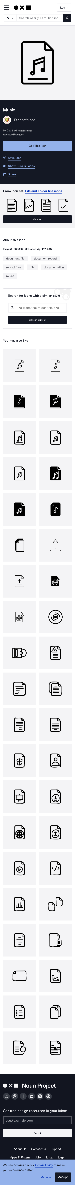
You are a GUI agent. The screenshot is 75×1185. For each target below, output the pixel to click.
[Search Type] (10, 18)
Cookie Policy (44, 1165)
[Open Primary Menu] (6, 8)
